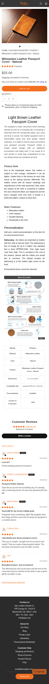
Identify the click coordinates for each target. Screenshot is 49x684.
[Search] (40, 3)
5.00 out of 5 (31, 427)
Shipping (5, 78)
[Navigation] (2, 3)
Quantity (7, 94)
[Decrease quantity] (4, 99)
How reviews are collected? (13, 582)
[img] (7, 459)
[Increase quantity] (13, 99)
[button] (19, 46)
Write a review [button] (24, 436)
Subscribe (24, 676)
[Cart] (46, 3)
